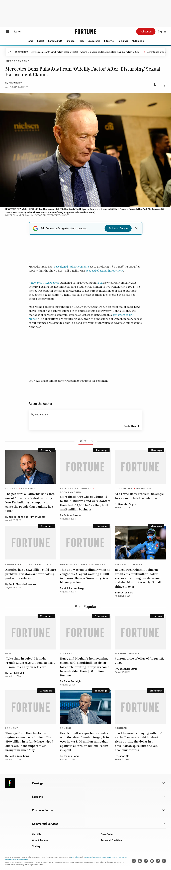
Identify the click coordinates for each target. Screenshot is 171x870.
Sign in (162, 31)
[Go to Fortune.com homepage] (85, 31)
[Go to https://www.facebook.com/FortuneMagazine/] (134, 861)
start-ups (28, 489)
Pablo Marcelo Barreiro (22, 584)
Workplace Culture (73, 564)
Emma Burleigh (72, 681)
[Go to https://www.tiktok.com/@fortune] (158, 861)
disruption (144, 489)
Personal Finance (127, 653)
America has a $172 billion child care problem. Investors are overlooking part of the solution (30, 574)
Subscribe (145, 31)
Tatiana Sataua (72, 515)
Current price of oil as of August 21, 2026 (139, 660)
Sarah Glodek (17, 673)
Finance (70, 40)
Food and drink (70, 492)
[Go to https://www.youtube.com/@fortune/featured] (164, 861)
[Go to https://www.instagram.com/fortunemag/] (152, 861)
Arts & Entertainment (75, 489)
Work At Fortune (40, 840)
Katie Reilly (15, 83)
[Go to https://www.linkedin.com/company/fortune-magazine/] (146, 861)
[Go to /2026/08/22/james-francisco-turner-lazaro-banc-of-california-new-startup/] (30, 467)
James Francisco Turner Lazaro (27, 517)
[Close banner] (136, 228)
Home (30, 40)
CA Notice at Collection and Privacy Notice (107, 857)
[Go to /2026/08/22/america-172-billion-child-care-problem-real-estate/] (30, 543)
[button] (30, 41)
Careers (136, 564)
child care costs (39, 564)
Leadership (94, 40)
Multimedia (138, 40)
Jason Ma (123, 756)
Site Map (36, 846)
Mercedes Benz (17, 61)
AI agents (98, 564)
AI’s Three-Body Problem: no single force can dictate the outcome (139, 496)
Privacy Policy (87, 857)
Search (17, 31)
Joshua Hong (71, 756)
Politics (66, 728)
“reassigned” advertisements (71, 266)
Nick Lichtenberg (73, 588)
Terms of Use (75, 857)
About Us (36, 834)
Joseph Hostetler (128, 669)
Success (11, 489)
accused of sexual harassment (104, 270)
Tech (81, 40)
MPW (8, 653)
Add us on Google (118, 228)
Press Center (107, 834)
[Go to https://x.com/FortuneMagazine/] (140, 861)
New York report (45, 282)
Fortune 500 (55, 40)
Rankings (123, 40)
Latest (40, 40)
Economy (11, 728)
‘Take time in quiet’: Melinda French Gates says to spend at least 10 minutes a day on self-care (30, 663)
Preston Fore (125, 593)
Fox (100, 282)
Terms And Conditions (111, 840)
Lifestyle (109, 40)
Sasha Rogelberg (19, 756)
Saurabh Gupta (127, 504)
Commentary (123, 489)
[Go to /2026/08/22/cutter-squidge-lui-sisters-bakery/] (85, 467)
